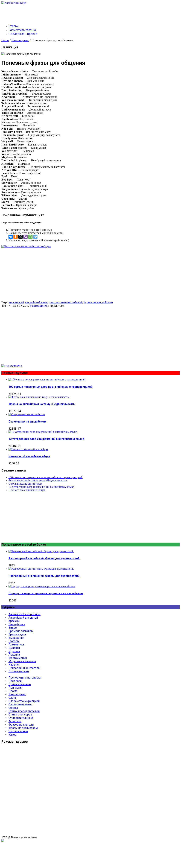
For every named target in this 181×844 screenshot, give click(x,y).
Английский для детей (23, 617)
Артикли (13, 621)
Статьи (13, 26)
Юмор (12, 734)
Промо (12, 691)
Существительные (20, 718)
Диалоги (14, 648)
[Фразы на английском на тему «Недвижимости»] (39, 396)
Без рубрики (16, 624)
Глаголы (13, 641)
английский (16, 302)
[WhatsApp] (30, 237)
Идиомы (14, 651)
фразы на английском (98, 302)
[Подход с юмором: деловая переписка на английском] (41, 586)
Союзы (13, 707)
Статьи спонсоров (20, 714)
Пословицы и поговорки (24, 677)
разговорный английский (66, 302)
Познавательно (18, 671)
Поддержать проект (22, 34)
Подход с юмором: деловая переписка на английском (45, 593)
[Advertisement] (65, 13)
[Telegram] (35, 237)
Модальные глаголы (22, 661)
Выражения (16, 637)
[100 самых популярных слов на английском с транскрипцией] (46, 379)
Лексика (14, 654)
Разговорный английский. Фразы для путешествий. (44, 558)
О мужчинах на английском (27, 421)
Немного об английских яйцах (29, 456)
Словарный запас (20, 704)
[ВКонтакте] (10, 237)
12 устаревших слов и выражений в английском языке (46, 439)
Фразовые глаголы (21, 724)
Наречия (13, 664)
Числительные (18, 731)
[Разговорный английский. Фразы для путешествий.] (41, 551)
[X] (20, 237)
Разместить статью (22, 30)
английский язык (36, 302)
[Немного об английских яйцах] (28, 449)
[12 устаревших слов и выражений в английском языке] (42, 431)
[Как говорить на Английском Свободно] (11, 365)
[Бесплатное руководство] (26, 246)
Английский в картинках (24, 614)
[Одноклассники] (15, 237)
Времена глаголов (20, 631)
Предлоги (15, 681)
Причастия (15, 687)
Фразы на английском (23, 728)
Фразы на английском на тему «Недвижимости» (41, 404)
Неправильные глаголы (24, 668)
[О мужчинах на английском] (26, 414)
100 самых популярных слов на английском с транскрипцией (50, 386)
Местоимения (17, 658)
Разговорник (20, 40)
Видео (12, 627)
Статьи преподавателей (24, 711)
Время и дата (17, 634)
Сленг (12, 697)
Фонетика (14, 721)
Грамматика (16, 644)
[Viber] (25, 237)
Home (5, 40)
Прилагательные (19, 684)
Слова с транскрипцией (24, 701)
